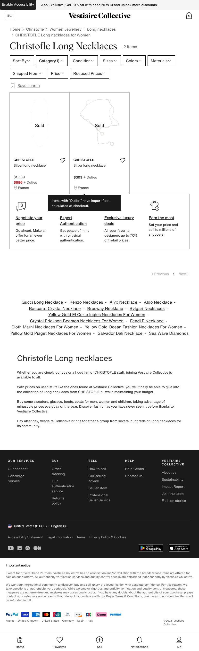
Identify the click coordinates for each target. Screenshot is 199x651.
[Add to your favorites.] (63, 160)
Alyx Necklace (123, 302)
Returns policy (58, 501)
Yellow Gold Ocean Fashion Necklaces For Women (133, 327)
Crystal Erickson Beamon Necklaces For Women (77, 321)
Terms (80, 537)
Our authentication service (63, 486)
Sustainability (172, 479)
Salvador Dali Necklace (120, 333)
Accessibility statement (25, 537)
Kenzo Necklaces (86, 302)
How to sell (97, 468)
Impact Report (173, 486)
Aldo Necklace (158, 302)
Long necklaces (101, 29)
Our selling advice (97, 478)
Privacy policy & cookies (107, 537)
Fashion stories (174, 500)
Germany (68, 621)
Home (15, 29)
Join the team (173, 493)
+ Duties (30, 182)
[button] (189, 15)
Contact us (134, 476)
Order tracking (58, 471)
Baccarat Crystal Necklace (55, 309)
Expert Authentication (73, 220)
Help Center (134, 468)
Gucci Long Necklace (42, 302)
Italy (90, 621)
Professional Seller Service (99, 498)
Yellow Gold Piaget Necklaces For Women (50, 333)
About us (169, 472)
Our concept (18, 468)
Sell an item (97, 488)
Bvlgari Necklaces (147, 309)
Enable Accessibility (18, 4)
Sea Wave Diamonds (169, 333)
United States (50, 621)
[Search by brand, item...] (10, 15)
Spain (80, 621)
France (10, 621)
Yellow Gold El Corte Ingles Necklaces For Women (96, 315)
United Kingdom (28, 621)
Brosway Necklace (105, 309)
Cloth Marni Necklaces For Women (44, 327)
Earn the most (161, 218)
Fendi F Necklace (147, 321)
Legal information (60, 537)
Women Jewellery (66, 29)
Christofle (35, 29)
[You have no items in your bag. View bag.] (189, 15)
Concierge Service (16, 478)
